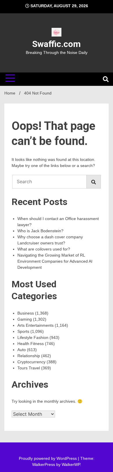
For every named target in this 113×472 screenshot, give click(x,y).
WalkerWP (71, 464)
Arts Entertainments (35, 325)
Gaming (24, 319)
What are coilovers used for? (43, 249)
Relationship (28, 355)
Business (25, 313)
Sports (23, 331)
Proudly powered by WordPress (48, 458)
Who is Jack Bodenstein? (40, 230)
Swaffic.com (56, 44)
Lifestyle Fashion (32, 337)
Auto (21, 349)
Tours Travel (28, 368)
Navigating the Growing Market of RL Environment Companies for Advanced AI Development (54, 261)
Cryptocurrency (31, 362)
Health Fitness (30, 343)
